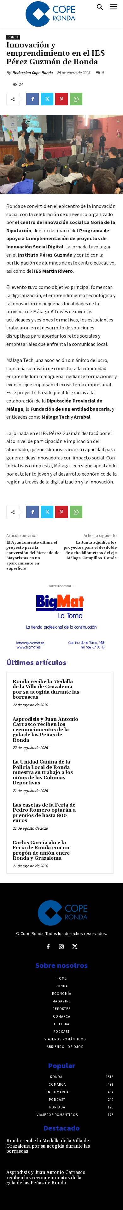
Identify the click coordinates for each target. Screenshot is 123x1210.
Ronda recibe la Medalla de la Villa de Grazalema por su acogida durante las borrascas (46, 690)
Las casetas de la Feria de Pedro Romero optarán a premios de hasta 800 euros (44, 813)
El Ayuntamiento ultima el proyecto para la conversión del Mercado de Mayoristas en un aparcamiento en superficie (32, 555)
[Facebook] (32, 99)
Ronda (13, 37)
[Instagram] (61, 947)
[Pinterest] (61, 99)
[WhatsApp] (76, 99)
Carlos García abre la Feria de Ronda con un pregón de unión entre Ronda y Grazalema (41, 851)
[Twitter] (47, 99)
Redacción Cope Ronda (32, 72)
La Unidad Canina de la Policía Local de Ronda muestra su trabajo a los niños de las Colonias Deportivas (43, 772)
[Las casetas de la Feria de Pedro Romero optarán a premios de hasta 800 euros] (95, 813)
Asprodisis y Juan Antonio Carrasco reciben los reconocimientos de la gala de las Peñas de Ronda (45, 729)
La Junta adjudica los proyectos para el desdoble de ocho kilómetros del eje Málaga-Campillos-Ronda (90, 550)
